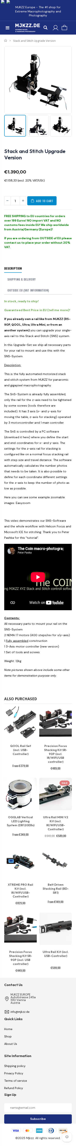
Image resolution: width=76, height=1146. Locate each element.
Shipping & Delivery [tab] (21, 279)
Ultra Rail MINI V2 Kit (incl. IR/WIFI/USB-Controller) (55, 823)
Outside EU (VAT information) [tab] (28, 290)
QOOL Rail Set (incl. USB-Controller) (20, 750)
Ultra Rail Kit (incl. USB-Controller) (56, 954)
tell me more (58, 310)
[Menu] (7, 28)
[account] (55, 27)
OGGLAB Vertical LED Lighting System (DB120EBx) (20, 821)
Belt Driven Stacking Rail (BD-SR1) (56, 889)
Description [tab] (13, 268)
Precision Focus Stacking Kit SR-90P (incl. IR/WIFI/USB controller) (55, 754)
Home (5, 40)
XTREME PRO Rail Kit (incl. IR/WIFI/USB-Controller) (20, 891)
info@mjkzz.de (20, 1012)
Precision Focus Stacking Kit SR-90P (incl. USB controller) (20, 958)
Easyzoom (23, 503)
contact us (12, 243)
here (26, 437)
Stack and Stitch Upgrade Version (34, 154)
